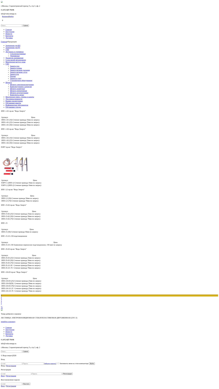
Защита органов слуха (18, 72)
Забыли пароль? (50, 363)
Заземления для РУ (12, 48)
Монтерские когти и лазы (15, 62)
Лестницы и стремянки (14, 52)
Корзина (5, 16)
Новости (8, 34)
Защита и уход (15, 78)
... (1, 306)
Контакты (9, 36)
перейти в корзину (8, 322)
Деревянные (15, 56)
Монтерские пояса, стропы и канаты (19, 97)
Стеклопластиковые (18, 54)
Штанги (8, 83)
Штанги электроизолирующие (22, 85)
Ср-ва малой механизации (15, 60)
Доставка (9, 38)
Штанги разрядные (17, 89)
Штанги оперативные (18, 91)
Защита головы (16, 68)
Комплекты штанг (17, 95)
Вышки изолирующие (14, 101)
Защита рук (14, 74)
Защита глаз (14, 66)
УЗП (7, 50)
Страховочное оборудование (21, 80)
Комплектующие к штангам (21, 87)
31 (2, 308)
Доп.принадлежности (13, 99)
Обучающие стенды (13, 107)
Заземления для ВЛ (12, 46)
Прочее (13, 76)
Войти (11, 16)
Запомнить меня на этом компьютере (74, 363)
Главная (8, 30)
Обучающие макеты (13, 103)
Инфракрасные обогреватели (16, 105)
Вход (3, 376)
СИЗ (7, 64)
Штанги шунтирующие (19, 93)
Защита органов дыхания (20, 70)
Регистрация (11, 366)
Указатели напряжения (14, 58)
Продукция (9, 32)
